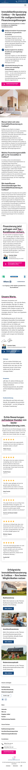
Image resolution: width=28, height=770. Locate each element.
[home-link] (4, 1)
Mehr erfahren (8, 608)
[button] (25, 5)
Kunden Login (6, 695)
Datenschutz (15, 765)
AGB (21, 765)
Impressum (8, 765)
